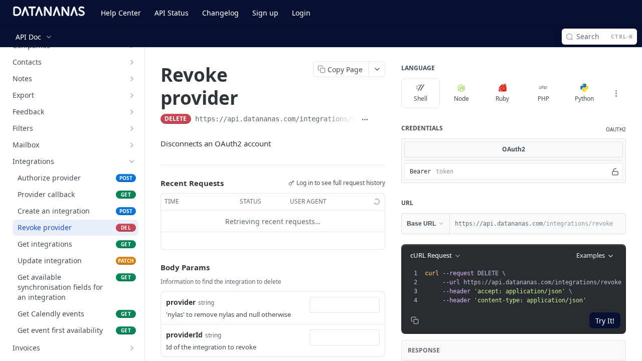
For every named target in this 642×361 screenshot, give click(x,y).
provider (181, 302)
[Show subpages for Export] (132, 95)
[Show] (615, 171)
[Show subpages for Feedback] (132, 112)
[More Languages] (616, 93)
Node (461, 98)
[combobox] (344, 305)
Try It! (604, 320)
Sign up (265, 13)
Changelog (220, 13)
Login (301, 13)
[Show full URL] (365, 120)
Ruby (502, 98)
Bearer (420, 171)
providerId (184, 334)
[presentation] (526, 287)
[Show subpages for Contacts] (132, 62)
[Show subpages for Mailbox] (132, 145)
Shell (420, 98)
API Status (171, 13)
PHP (543, 98)
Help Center (121, 13)
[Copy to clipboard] (380, 120)
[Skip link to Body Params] (153, 268)
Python (584, 98)
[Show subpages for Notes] (132, 79)
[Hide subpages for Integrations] (132, 161)
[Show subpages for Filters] (132, 128)
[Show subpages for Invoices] (132, 348)
